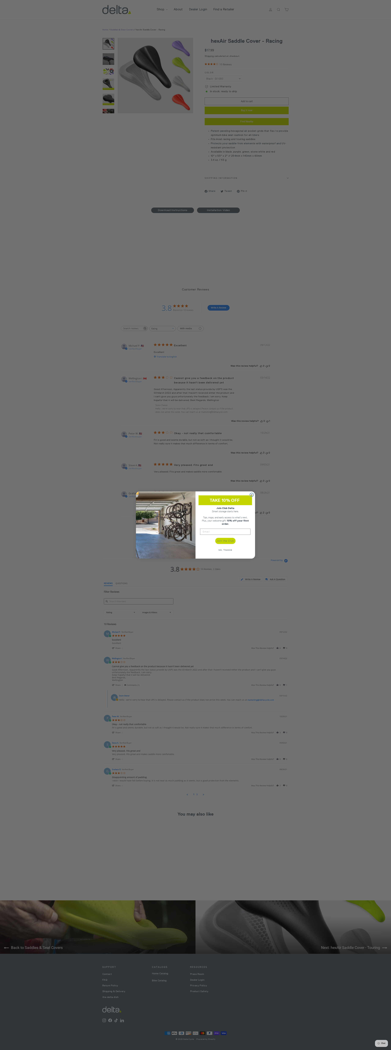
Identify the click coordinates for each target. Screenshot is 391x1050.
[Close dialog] (252, 495)
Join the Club (225, 540)
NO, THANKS (225, 550)
